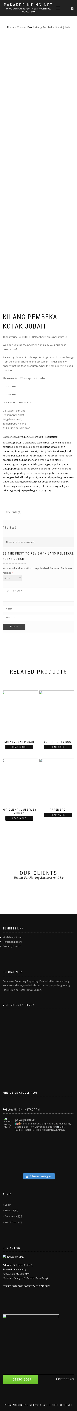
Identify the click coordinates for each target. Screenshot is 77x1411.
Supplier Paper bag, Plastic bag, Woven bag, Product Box (28, 10)
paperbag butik (29, 468)
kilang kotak (50, 446)
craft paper (29, 442)
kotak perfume (56, 455)
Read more (19, 747)
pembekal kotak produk (23, 477)
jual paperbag (34, 446)
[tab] (14, 512)
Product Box (51, 436)
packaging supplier (50, 464)
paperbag (13, 468)
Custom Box (24, 27)
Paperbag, (33, 981)
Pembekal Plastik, (13, 985)
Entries (11, 1210)
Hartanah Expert (12, 941)
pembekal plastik (58, 481)
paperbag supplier (45, 473)
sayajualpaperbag (24, 490)
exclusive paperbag (14, 446)
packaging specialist (27, 464)
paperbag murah (23, 473)
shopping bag (43, 490)
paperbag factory (49, 468)
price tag (8, 490)
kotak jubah (45, 451)
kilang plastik (22, 451)
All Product (22, 436)
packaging (8, 464)
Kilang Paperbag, (52, 985)
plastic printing (32, 486)
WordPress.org (13, 1222)
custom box (43, 442)
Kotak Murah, (34, 989)
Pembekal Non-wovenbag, (54, 981)
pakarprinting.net (28, 5)
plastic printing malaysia (55, 486)
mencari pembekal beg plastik (45, 459)
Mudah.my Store (12, 937)
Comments (13, 1216)
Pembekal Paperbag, (15, 981)
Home (11, 27)
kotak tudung (19, 459)
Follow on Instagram (41, 1176)
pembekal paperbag (50, 477)
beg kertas (15, 442)
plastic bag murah (13, 486)
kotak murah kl (38, 455)
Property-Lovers (12, 946)
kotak (34, 451)
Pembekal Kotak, (32, 985)
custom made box (61, 442)
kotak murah (21, 455)
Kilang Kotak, (18, 989)
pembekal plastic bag (35, 481)
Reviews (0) (14, 512)
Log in (8, 1204)
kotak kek (58, 451)
